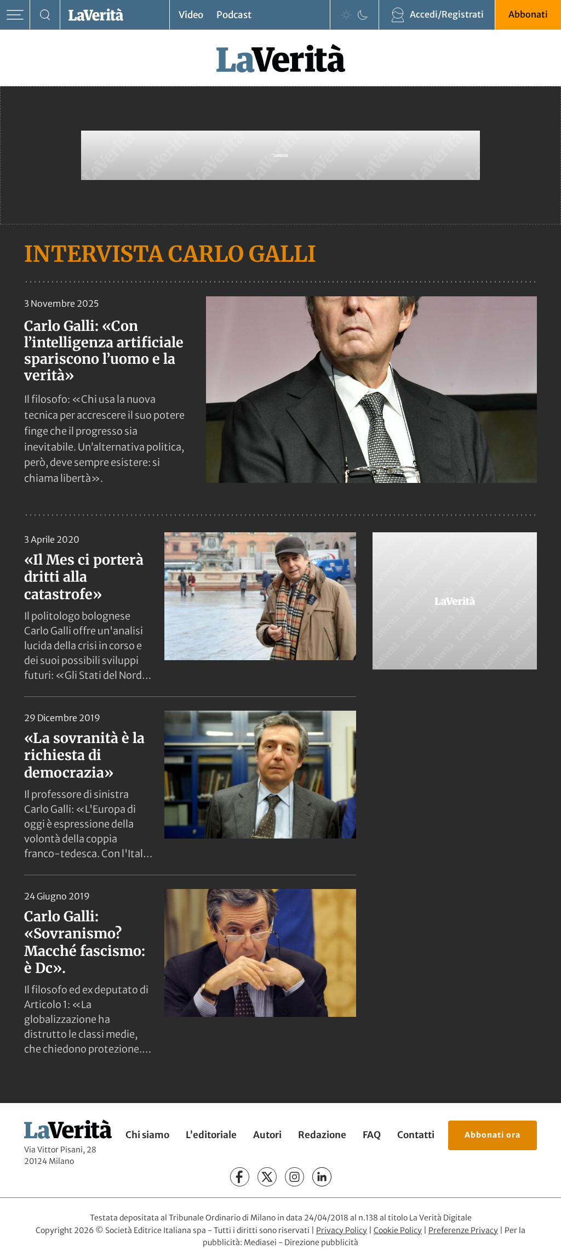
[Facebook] (239, 1176)
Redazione (322, 1135)
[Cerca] (45, 15)
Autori (267, 1135)
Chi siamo (147, 1135)
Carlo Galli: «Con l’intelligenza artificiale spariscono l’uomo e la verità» (104, 350)
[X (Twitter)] (267, 1176)
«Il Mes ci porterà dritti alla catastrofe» (84, 577)
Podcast (233, 15)
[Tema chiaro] (346, 15)
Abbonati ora (492, 1135)
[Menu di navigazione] (15, 15)
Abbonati (528, 14)
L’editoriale (211, 1135)
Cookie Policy (398, 1230)
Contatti (415, 1135)
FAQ (372, 1135)
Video (191, 15)
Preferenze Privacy (463, 1230)
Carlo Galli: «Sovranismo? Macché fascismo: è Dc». (84, 942)
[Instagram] (294, 1176)
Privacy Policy (341, 1230)
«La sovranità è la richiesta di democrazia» (84, 755)
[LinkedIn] (321, 1176)
